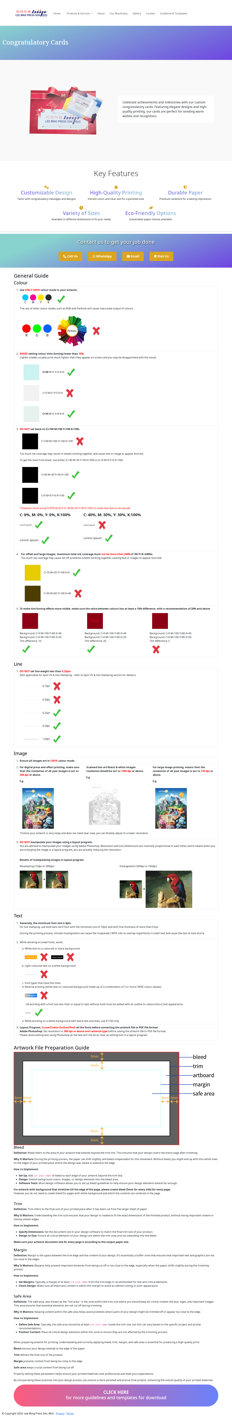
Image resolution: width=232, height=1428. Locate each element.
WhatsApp (103, 256)
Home (57, 13)
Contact (150, 13)
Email (134, 256)
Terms (70, 1413)
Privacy (60, 1413)
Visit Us (163, 256)
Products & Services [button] (79, 13)
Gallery (137, 13)
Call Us (72, 256)
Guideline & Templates (173, 13)
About (101, 13)
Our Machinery (119, 13)
